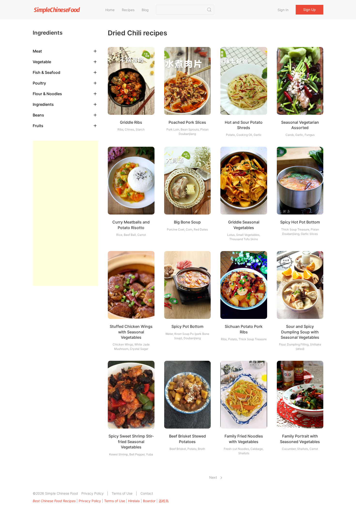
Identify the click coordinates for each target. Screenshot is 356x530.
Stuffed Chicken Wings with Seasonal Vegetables (131, 332)
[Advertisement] (65, 213)
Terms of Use (122, 493)
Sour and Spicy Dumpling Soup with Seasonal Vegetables (300, 332)
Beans (38, 115)
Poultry (39, 83)
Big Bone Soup (187, 222)
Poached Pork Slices (187, 122)
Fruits (38, 125)
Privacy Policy (92, 493)
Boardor (149, 501)
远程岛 (164, 501)
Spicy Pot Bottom (187, 326)
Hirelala (134, 501)
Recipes (128, 10)
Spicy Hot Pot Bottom (300, 222)
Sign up (309, 10)
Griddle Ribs (131, 122)
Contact (146, 493)
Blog (145, 10)
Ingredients (43, 104)
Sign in (283, 10)
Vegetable (42, 61)
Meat (37, 51)
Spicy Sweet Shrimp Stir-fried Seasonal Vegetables (131, 441)
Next (213, 477)
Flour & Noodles (47, 93)
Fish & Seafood (46, 72)
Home (110, 10)
